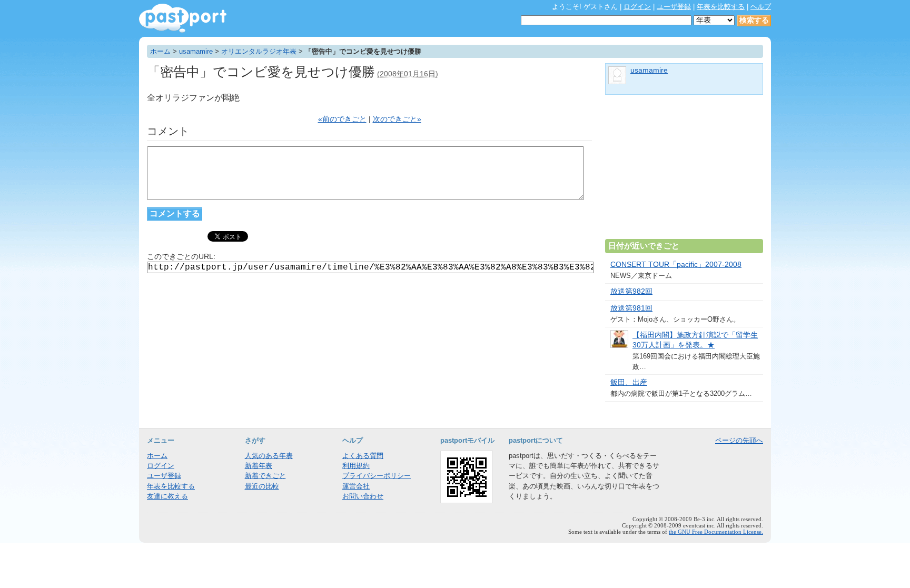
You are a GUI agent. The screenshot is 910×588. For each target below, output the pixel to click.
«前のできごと (342, 119)
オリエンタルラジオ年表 (258, 51)
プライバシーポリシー (376, 476)
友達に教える (167, 496)
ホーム (160, 51)
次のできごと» (397, 119)
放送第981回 (631, 308)
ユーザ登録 (674, 7)
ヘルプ (760, 7)
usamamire (196, 51)
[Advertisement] (684, 171)
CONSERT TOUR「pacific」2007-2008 (675, 264)
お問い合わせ (362, 496)
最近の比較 (262, 486)
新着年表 (258, 466)
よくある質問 (362, 456)
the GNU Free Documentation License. (716, 532)
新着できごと (265, 476)
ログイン (637, 7)
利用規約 (356, 466)
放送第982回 (631, 291)
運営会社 (356, 486)
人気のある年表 (269, 456)
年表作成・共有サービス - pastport (182, 18)
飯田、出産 (628, 382)
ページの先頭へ (739, 440)
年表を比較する (721, 7)
